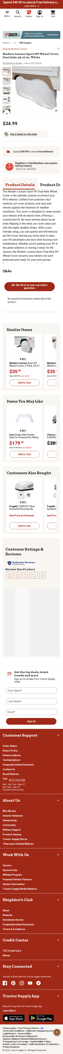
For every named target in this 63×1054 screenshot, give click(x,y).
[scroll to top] (57, 1032)
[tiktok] (38, 983)
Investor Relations (13, 815)
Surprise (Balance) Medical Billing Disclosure (24, 1039)
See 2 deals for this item (23, 134)
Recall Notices (11, 774)
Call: (6, 778)
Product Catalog (12, 834)
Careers (7, 865)
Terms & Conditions (14, 929)
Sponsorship (10, 870)
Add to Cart (24, 382)
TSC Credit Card (12, 950)
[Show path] (14, 42)
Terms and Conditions (13, 1031)
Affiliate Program (12, 874)
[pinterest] (13, 983)
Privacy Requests (11, 1047)
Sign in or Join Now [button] (26, 168)
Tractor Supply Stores (15, 839)
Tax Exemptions (11, 760)
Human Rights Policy (40, 1042)
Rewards (7, 915)
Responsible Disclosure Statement (20, 1036)
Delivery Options (12, 755)
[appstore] (14, 1018)
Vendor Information (14, 884)
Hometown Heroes (13, 919)
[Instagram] (21, 983)
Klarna (6, 955)
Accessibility (24, 1034)
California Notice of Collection (43, 1044)
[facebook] (5, 983)
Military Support (12, 829)
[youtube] (30, 983)
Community (9, 825)
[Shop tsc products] (31, 35)
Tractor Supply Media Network (20, 889)
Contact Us (9, 769)
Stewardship (10, 820)
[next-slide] (6, 113)
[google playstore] (41, 1018)
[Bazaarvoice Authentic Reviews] (21, 563)
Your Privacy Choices (28, 1028)
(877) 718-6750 (17, 780)
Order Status (10, 746)
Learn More (30, 6)
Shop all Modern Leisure (15, 49)
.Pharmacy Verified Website (18, 843)
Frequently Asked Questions (18, 764)
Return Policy (10, 750)
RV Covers (25, 42)
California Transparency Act (39, 1031)
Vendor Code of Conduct (15, 1044)
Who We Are (9, 811)
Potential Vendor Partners (17, 879)
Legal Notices (9, 1034)
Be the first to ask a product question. (29, 286)
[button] (38, 6)
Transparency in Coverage (15, 1042)
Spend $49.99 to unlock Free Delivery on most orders (31, 2)
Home (6, 42)
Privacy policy (9, 1028)
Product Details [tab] (20, 184)
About (6, 910)
